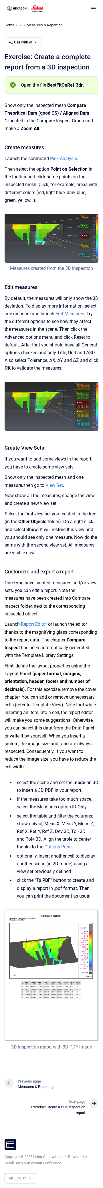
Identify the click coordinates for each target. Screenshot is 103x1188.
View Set (54, 485)
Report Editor (34, 624)
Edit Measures (70, 313)
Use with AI (23, 42)
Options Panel (58, 847)
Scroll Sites (14, 1163)
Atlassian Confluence (44, 1163)
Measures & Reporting (44, 25)
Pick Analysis (63, 158)
